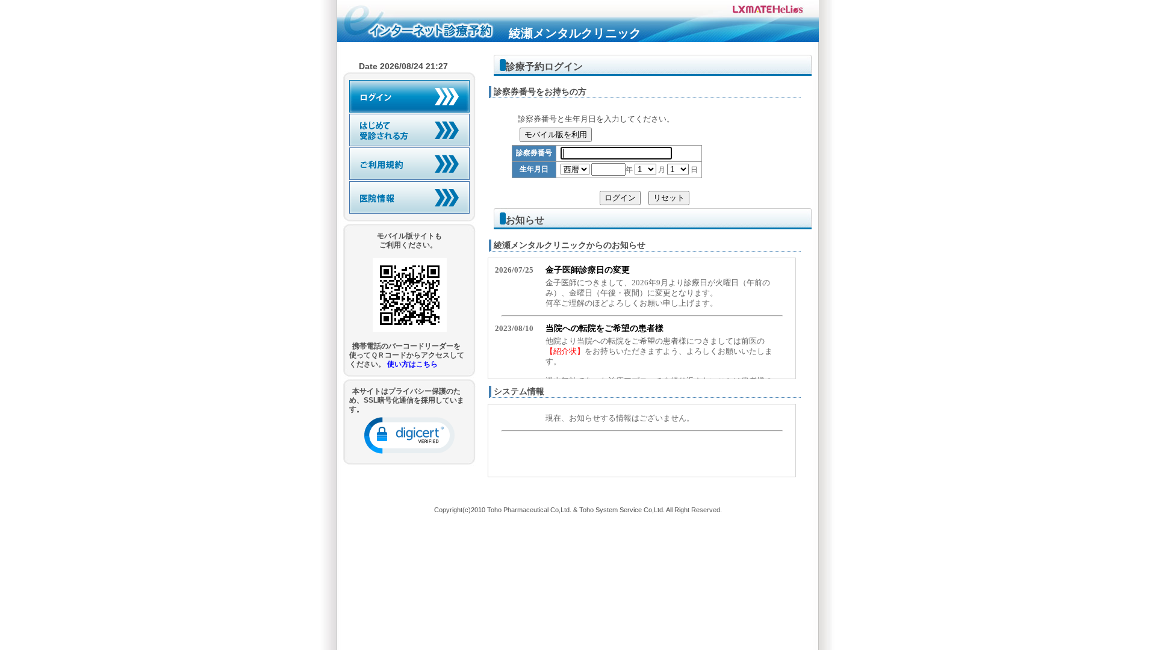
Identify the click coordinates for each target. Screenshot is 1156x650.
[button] (409, 435)
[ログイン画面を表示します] (409, 96)
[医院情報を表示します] (409, 197)
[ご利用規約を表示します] (409, 163)
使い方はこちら (412, 364)
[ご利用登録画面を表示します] (409, 130)
